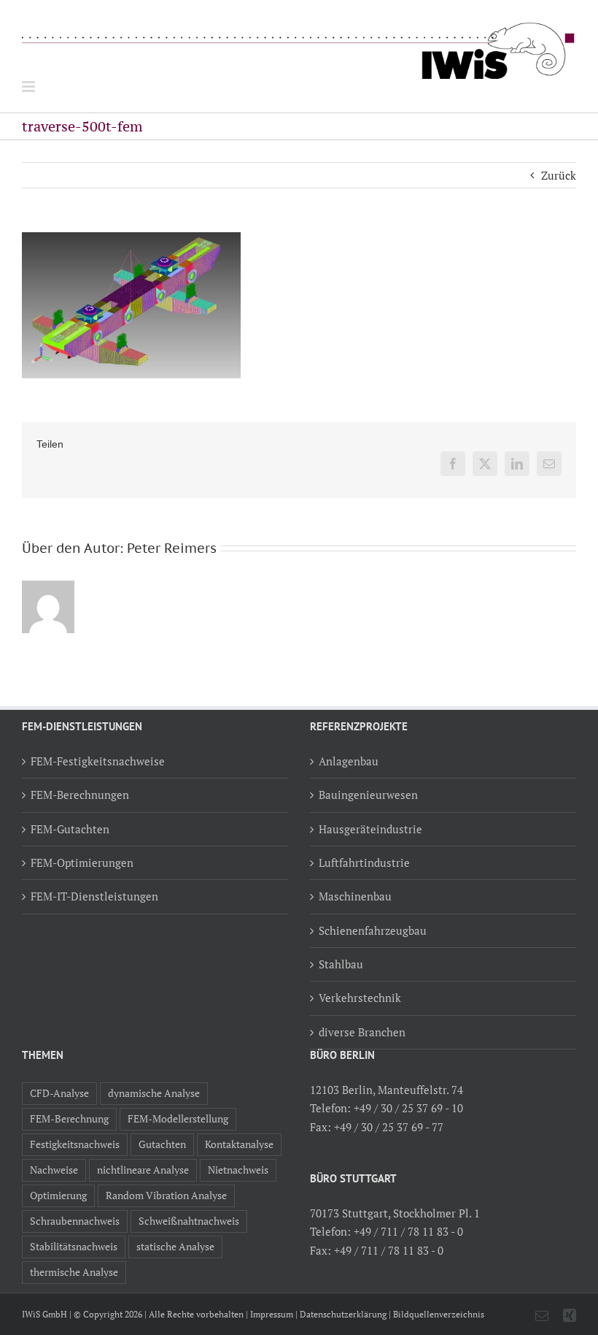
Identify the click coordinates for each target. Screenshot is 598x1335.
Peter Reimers (172, 548)
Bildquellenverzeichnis (438, 1314)
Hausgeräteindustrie (370, 829)
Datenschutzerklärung (343, 1314)
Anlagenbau (348, 761)
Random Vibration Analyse (166, 1195)
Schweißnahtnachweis (189, 1221)
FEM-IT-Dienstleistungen (94, 896)
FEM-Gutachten (70, 829)
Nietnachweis (238, 1170)
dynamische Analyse (154, 1093)
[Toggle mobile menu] (29, 86)
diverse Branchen (362, 1032)
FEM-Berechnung (69, 1118)
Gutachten (162, 1144)
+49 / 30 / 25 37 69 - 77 (388, 1127)
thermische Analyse (74, 1272)
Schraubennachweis (75, 1221)
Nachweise (54, 1170)
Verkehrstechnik (360, 997)
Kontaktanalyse (239, 1144)
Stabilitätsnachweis (73, 1246)
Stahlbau (341, 964)
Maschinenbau (355, 896)
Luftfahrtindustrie (364, 862)
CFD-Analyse (59, 1093)
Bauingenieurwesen (368, 794)
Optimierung (58, 1195)
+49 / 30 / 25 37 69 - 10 (408, 1108)
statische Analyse (175, 1246)
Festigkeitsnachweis (75, 1144)
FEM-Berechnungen (80, 794)
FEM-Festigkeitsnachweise (98, 761)
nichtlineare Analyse (143, 1170)
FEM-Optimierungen (82, 862)
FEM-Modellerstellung (178, 1118)
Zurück (558, 175)
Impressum (271, 1314)
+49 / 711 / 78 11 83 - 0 (408, 1231)
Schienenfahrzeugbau (373, 930)
